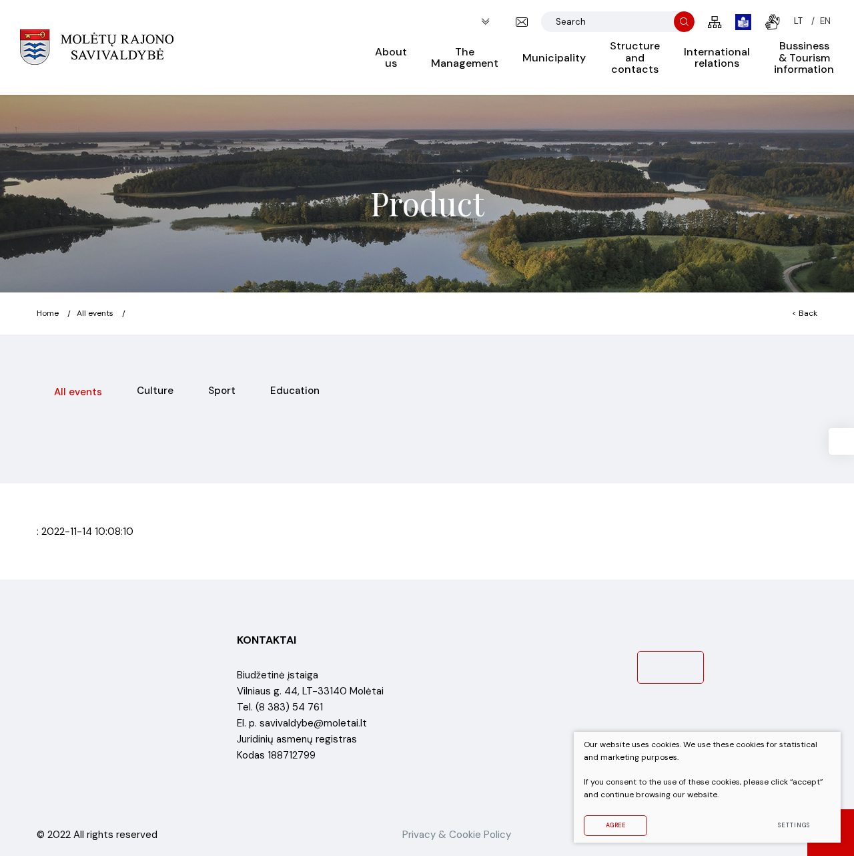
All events (95, 313)
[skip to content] (485, 21)
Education (295, 390)
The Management (464, 58)
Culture (155, 390)
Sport (222, 390)
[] (684, 21)
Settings (793, 825)
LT (798, 21)
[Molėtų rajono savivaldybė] (96, 47)
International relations (717, 58)
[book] (743, 22)
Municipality (554, 58)
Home (48, 313)
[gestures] (773, 22)
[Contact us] (522, 22)
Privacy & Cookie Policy (456, 834)
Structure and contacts (635, 57)
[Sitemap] (715, 22)
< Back (804, 313)
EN (825, 21)
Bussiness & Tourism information (804, 57)
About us (391, 58)
